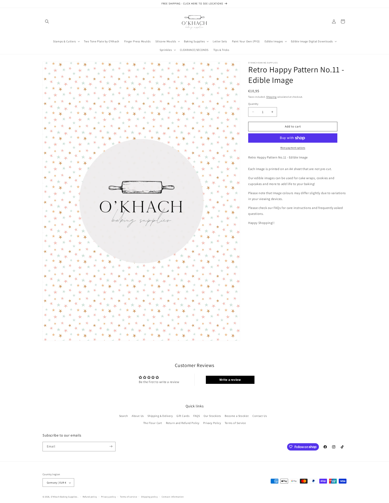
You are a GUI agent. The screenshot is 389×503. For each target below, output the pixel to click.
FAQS (196, 416)
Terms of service (128, 496)
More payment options (292, 147)
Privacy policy (108, 496)
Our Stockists (212, 416)
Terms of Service (235, 423)
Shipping (271, 96)
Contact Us (259, 416)
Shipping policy (149, 496)
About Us (138, 416)
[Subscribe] (110, 446)
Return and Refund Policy (182, 423)
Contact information (173, 496)
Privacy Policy (212, 423)
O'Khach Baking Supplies (64, 497)
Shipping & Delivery (160, 416)
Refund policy (90, 496)
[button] (47, 21)
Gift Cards (182, 416)
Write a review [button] (230, 380)
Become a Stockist (237, 416)
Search (123, 416)
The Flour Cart (152, 423)
